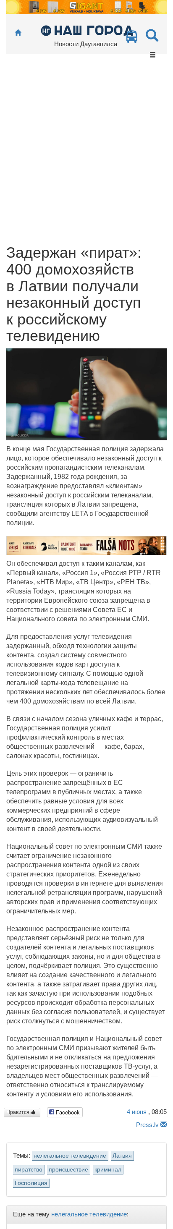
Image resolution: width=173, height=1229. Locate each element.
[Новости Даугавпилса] (86, 30)
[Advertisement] (86, 153)
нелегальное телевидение (70, 1156)
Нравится (18, 1112)
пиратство (28, 1169)
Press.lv (147, 1124)
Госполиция (31, 1183)
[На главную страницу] (18, 33)
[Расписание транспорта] (131, 38)
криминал (107, 1169)
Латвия (122, 1156)
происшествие (68, 1169)
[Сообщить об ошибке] (163, 1124)
